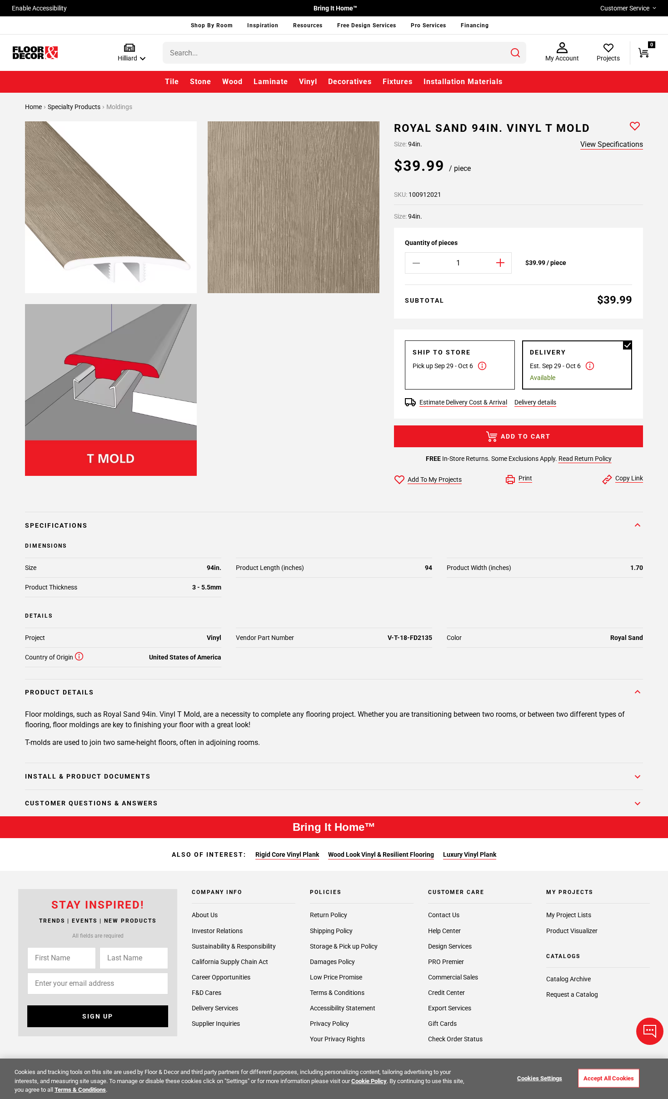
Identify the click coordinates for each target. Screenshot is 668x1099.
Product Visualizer (572, 930)
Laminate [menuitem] (271, 81)
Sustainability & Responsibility (234, 945)
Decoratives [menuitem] (350, 81)
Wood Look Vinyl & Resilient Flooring (381, 854)
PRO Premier (446, 961)
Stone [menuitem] (200, 81)
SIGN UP (97, 1016)
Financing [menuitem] (475, 25)
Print (525, 478)
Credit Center (446, 992)
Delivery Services (215, 1008)
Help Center (444, 930)
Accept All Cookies (608, 1077)
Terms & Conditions (337, 992)
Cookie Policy (369, 1081)
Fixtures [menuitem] (398, 81)
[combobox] (344, 53)
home (34, 106)
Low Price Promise (336, 976)
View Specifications (611, 144)
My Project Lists (568, 915)
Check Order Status (455, 1039)
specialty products (75, 106)
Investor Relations (217, 930)
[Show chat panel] (649, 1031)
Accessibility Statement (342, 1008)
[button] (129, 53)
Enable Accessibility (39, 8)
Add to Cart (526, 436)
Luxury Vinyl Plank (469, 854)
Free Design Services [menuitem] (366, 25)
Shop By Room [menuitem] (212, 25)
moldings (119, 106)
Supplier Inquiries (216, 1023)
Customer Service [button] (624, 8)
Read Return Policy (585, 458)
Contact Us (443, 915)
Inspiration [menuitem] (263, 25)
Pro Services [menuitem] (428, 25)
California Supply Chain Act (230, 961)
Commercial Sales (453, 976)
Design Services (450, 945)
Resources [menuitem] (308, 25)
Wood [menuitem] (232, 81)
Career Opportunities (221, 976)
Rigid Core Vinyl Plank (287, 854)
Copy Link (629, 478)
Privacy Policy (329, 1023)
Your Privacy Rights (337, 1039)
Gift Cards (442, 1023)
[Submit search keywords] (515, 53)
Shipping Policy (331, 930)
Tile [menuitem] (172, 81)
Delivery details (535, 402)
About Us (205, 915)
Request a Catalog (572, 994)
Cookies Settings (539, 1077)
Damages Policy (332, 961)
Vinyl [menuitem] (308, 81)
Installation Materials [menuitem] (463, 81)
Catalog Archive (568, 979)
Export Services (449, 1008)
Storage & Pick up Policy (344, 945)
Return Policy (328, 915)
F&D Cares (206, 992)
